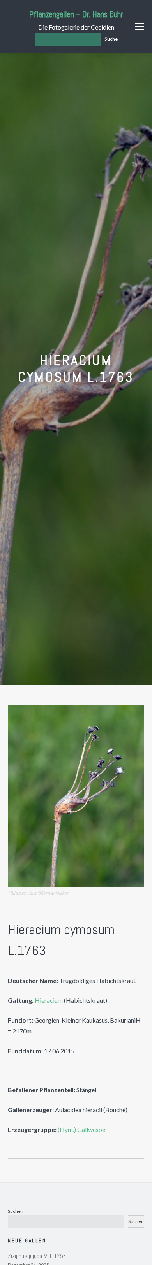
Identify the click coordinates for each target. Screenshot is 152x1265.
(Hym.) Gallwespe (81, 1129)
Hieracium (49, 1000)
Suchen (15, 1211)
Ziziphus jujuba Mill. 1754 (37, 1256)
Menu (139, 26)
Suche (111, 39)
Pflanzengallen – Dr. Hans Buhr (76, 14)
